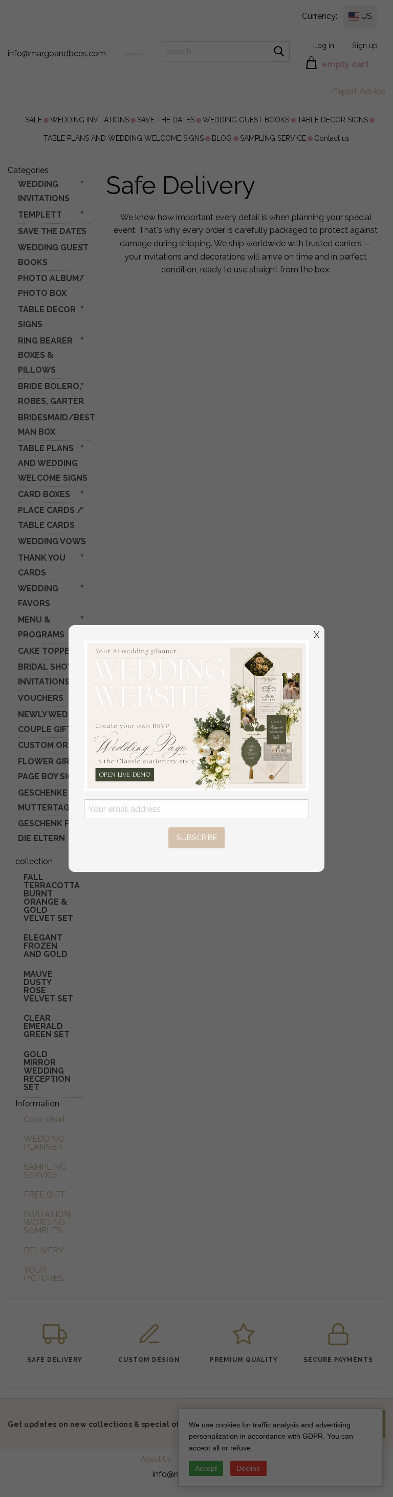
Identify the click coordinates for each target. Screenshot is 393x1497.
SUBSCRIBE (197, 837)
